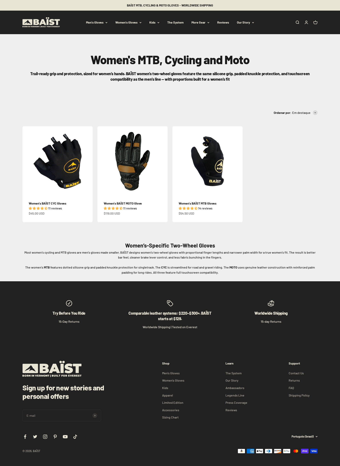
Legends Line (234, 395)
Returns (294, 380)
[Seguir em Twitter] (35, 436)
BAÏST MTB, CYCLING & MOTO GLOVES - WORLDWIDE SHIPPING (170, 5)
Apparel (167, 395)
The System (175, 22)
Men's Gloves (94, 22)
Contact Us (296, 373)
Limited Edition (172, 402)
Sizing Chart (170, 417)
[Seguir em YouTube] (65, 436)
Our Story (243, 22)
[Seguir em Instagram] (45, 436)
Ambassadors (234, 388)
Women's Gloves (126, 22)
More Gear (198, 22)
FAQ (291, 388)
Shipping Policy (299, 395)
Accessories (170, 410)
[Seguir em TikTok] (75, 436)
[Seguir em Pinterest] (55, 436)
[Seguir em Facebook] (25, 436)
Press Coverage (236, 402)
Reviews (223, 22)
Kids (152, 22)
